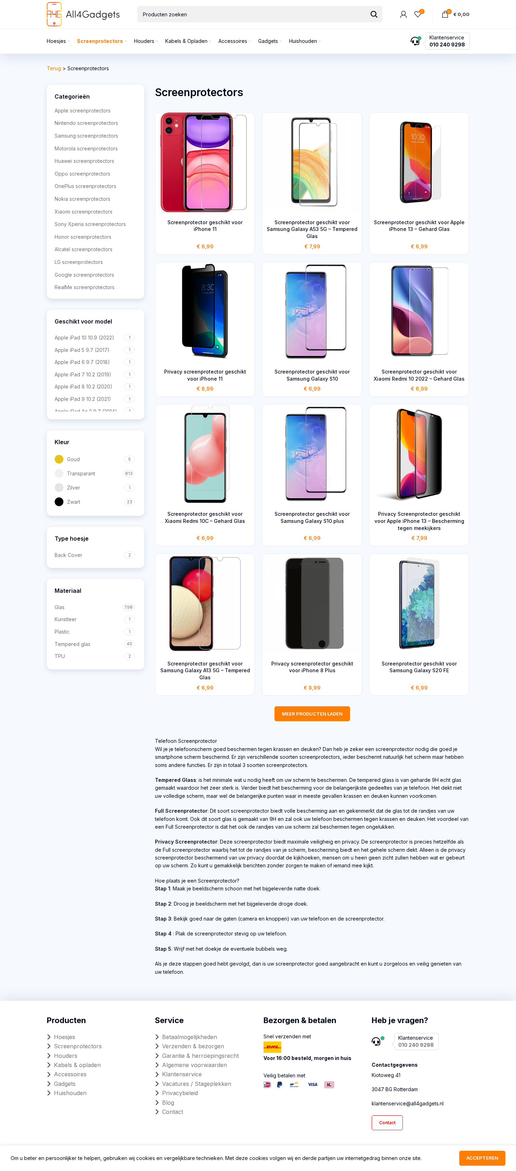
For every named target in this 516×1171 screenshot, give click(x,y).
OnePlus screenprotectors (85, 186)
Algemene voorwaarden (194, 1064)
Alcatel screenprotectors (83, 249)
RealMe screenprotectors (85, 287)
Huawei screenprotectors (84, 161)
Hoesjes (64, 1036)
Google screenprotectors (84, 275)
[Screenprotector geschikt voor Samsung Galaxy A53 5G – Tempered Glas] (312, 162)
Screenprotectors (78, 1046)
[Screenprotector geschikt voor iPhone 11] (205, 162)
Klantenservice (182, 1074)
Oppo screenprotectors (82, 174)
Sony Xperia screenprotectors (90, 224)
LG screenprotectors (79, 262)
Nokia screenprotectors (82, 199)
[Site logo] (83, 14)
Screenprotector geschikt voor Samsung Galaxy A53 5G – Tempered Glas (312, 229)
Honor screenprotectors (83, 237)
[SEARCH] (374, 14)
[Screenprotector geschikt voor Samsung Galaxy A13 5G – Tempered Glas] (205, 603)
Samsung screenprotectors (86, 136)
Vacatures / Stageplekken (196, 1083)
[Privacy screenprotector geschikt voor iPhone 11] (205, 311)
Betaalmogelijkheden (189, 1036)
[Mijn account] (403, 14)
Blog (168, 1102)
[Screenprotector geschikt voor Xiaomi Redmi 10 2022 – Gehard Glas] (419, 311)
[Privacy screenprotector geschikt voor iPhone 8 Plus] (312, 603)
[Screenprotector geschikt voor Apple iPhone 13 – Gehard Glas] (419, 162)
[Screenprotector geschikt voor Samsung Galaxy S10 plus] (312, 454)
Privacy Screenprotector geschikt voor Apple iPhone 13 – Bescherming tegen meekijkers (419, 521)
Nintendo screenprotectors (86, 123)
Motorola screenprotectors (86, 148)
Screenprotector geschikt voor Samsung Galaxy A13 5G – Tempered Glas (205, 670)
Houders (65, 1055)
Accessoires (70, 1074)
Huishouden (70, 1093)
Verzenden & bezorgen (193, 1046)
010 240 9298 (447, 45)
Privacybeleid (180, 1093)
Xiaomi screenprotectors (83, 212)
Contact (172, 1111)
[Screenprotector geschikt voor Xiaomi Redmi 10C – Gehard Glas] (205, 454)
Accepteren (482, 1158)
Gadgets (65, 1083)
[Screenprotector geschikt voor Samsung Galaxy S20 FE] (419, 603)
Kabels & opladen (77, 1064)
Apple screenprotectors (83, 110)
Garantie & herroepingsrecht (200, 1055)
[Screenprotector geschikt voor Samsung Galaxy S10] (312, 311)
